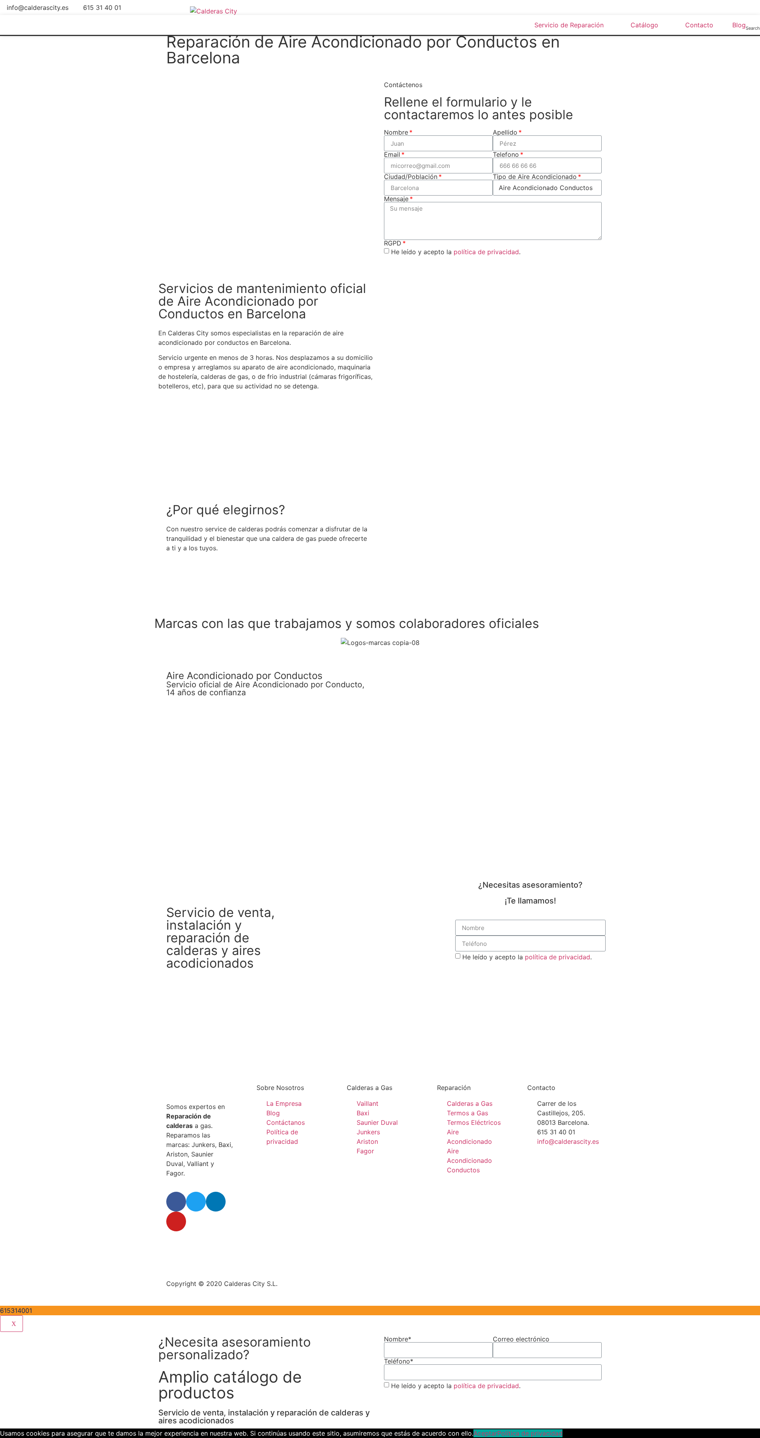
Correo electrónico (521, 1339)
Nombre (396, 132)
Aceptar (485, 1433)
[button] (193, 589)
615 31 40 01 (102, 7)
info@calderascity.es (37, 7)
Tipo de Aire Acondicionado (535, 176)
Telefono (506, 154)
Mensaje (396, 199)
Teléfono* (398, 1361)
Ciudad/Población (410, 176)
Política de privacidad (529, 1433)
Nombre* (397, 1339)
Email (392, 154)
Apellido (505, 132)
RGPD (392, 243)
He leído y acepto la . (456, 252)
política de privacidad (486, 252)
